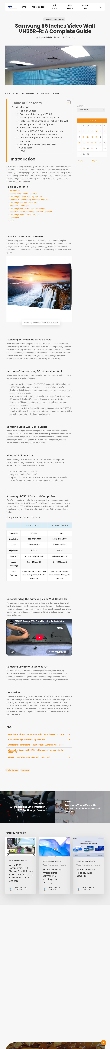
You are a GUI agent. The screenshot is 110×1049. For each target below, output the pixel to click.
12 (96, 137)
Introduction (22, 107)
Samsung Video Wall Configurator (37, 124)
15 (79, 143)
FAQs (23, 151)
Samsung (25, 770)
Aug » (94, 161)
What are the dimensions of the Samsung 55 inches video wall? (35, 745)
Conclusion (26, 147)
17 (88, 143)
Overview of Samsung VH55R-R (36, 114)
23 (84, 148)
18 (92, 143)
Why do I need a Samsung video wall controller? (29, 757)
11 (92, 137)
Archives (80, 106)
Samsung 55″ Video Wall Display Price (39, 117)
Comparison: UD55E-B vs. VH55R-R (40, 134)
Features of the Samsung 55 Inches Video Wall (44, 120)
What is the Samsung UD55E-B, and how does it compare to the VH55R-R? (35, 751)
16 (83, 143)
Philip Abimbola (45, 37)
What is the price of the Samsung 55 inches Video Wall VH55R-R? (36, 734)
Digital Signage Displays (54, 19)
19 (96, 143)
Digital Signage (12, 770)
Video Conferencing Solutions (54, 865)
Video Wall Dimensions (32, 127)
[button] (39, 734)
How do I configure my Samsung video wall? (27, 739)
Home (7, 93)
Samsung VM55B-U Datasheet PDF (38, 144)
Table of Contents (29, 110)
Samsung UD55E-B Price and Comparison (41, 131)
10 (88, 137)
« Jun (80, 161)
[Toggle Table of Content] (67, 102)
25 (92, 148)
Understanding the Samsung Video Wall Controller (41, 139)
